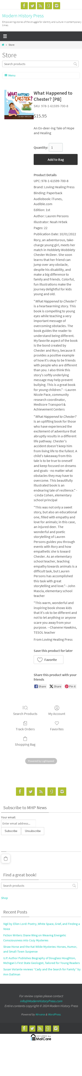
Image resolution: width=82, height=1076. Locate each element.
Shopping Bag (25, 744)
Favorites (57, 729)
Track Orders (25, 729)
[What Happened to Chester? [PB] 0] (19, 104)
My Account (56, 713)
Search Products (25, 713)
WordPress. (54, 1014)
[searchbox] (40, 64)
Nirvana (40, 1014)
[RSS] (40, 5)
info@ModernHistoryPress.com (41, 1001)
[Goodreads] (48, 5)
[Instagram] (56, 5)
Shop (4, 898)
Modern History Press (23, 16)
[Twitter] (32, 5)
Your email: (8, 817)
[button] (48, 659)
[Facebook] (24, 5)
